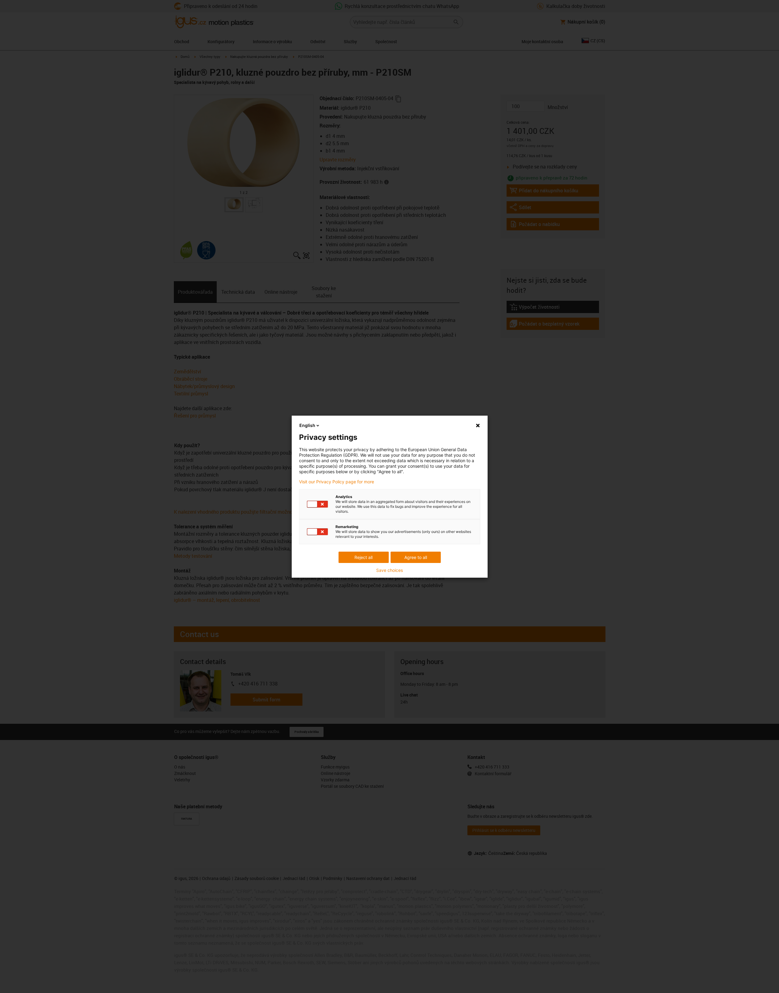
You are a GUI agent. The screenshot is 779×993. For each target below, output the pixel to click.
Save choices (389, 570)
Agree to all (415, 557)
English (307, 425)
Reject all (363, 557)
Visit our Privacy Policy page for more (336, 481)
